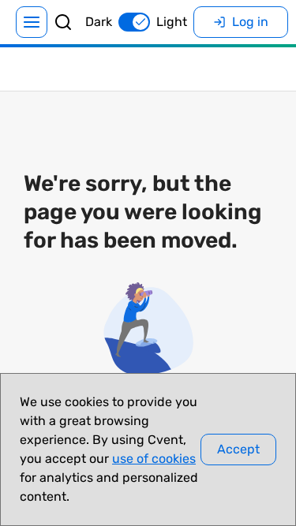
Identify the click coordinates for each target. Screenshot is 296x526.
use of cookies (154, 458)
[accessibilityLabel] (63, 22)
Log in (250, 21)
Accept (238, 449)
